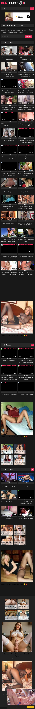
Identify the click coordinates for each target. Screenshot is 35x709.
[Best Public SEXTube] (14, 3)
